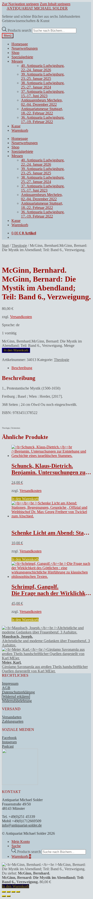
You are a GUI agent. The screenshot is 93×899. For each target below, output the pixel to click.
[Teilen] (13, 892)
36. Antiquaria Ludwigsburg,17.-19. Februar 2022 (43, 119)
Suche (16, 846)
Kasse (16, 126)
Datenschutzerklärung (18, 692)
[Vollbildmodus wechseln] (8, 892)
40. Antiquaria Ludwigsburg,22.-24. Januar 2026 (43, 68)
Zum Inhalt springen (55, 4)
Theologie (19, 245)
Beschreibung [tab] (21, 368)
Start (5, 245)
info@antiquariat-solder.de (22, 825)
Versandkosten (21, 317)
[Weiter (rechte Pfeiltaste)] (8, 896)
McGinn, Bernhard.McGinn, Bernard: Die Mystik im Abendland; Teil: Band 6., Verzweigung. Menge (42, 343)
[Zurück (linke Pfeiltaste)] (4, 896)
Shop (15, 53)
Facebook (9, 738)
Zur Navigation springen (20, 4)
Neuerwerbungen (24, 48)
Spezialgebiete (22, 57)
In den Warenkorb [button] (25, 499)
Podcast (8, 746)
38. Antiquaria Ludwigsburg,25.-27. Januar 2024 (43, 85)
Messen (17, 61)
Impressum (10, 683)
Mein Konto (20, 842)
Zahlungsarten (12, 721)
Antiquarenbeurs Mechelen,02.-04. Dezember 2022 (42, 102)
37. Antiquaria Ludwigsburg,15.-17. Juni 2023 (43, 93)
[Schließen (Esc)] (18, 892)
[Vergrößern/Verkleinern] (4, 892)
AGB (6, 688)
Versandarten (11, 717)
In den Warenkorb (16, 350)
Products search (20, 30)
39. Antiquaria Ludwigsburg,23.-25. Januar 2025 (43, 76)
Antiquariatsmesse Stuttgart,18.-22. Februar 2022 (42, 111)
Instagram (9, 742)
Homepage (19, 44)
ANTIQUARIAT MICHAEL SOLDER (37, 8)
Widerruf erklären (16, 696)
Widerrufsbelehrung (17, 701)
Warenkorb (19, 130)
